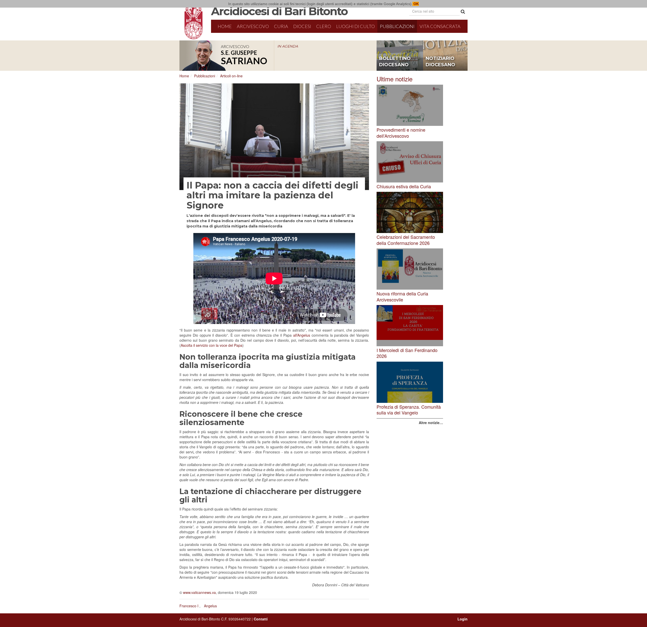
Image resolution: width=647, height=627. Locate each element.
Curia (281, 26)
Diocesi (302, 26)
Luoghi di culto (355, 26)
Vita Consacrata (440, 26)
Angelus (210, 605)
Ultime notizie (394, 78)
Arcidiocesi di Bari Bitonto (279, 11)
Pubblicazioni (397, 26)
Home (225, 26)
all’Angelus (301, 335)
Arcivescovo (253, 26)
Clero (323, 26)
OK (415, 4)
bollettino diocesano (395, 62)
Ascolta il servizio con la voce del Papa (211, 345)
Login (462, 618)
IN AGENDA (287, 46)
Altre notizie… (431, 422)
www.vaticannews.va (199, 592)
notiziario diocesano (440, 62)
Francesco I (188, 605)
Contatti (261, 618)
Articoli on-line (231, 75)
